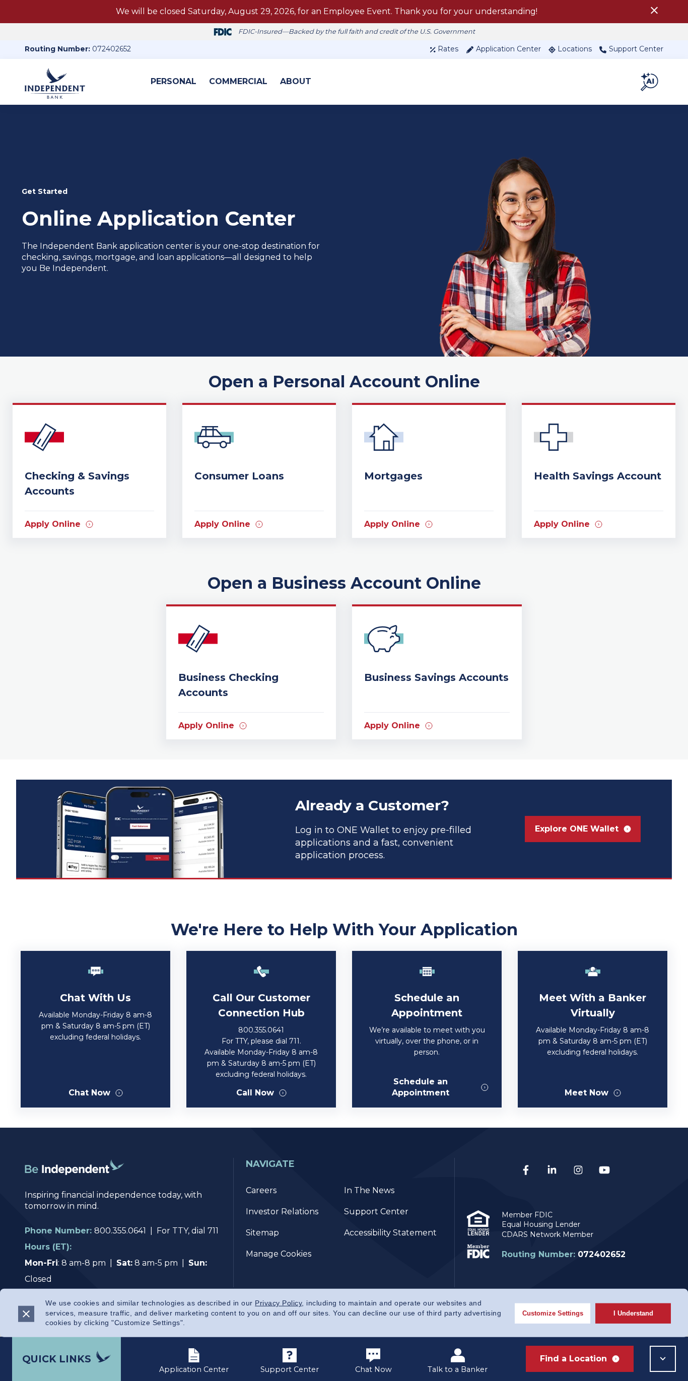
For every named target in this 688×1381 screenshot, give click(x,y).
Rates (448, 48)
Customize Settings (552, 1313)
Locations (575, 48)
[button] (650, 81)
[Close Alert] (654, 11)
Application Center (508, 48)
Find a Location (573, 1358)
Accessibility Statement (390, 1232)
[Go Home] (74, 1184)
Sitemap (262, 1232)
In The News (369, 1190)
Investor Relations (282, 1211)
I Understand (633, 1313)
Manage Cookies (278, 1254)
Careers (261, 1190)
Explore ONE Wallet (576, 829)
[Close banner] (26, 1313)
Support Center (636, 48)
